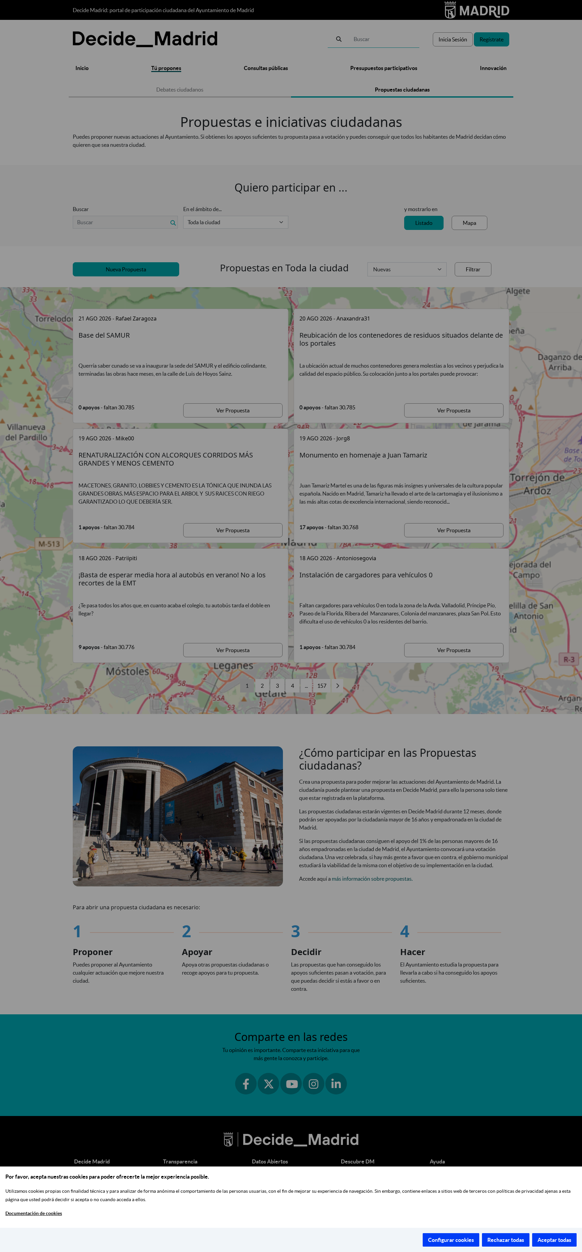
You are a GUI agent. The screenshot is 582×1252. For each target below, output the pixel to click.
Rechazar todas (505, 1240)
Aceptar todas (554, 1240)
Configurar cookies (451, 1240)
